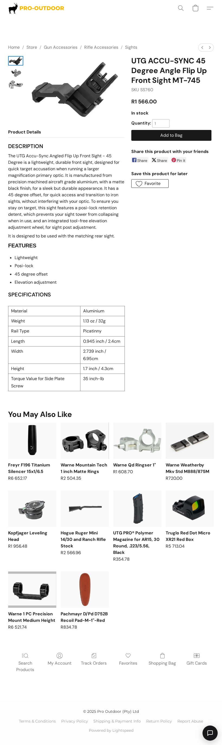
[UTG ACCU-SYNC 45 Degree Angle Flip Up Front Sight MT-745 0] (15, 61)
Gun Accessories (60, 47)
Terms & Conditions (37, 721)
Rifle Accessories (101, 47)
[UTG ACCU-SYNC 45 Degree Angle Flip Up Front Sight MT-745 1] (15, 72)
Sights (131, 47)
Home (14, 47)
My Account (59, 663)
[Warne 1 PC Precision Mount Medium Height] (32, 589)
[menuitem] (202, 47)
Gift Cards (197, 663)
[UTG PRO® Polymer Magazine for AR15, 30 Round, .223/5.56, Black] (137, 509)
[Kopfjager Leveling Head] (32, 509)
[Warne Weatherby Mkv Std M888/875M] (190, 441)
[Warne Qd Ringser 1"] (137, 441)
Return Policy (159, 721)
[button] (36, 8)
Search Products (25, 666)
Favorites (128, 663)
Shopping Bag (162, 663)
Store (32, 47)
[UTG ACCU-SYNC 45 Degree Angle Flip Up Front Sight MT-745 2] (15, 84)
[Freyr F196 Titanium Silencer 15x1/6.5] (32, 441)
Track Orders (94, 663)
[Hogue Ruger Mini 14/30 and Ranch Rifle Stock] (85, 509)
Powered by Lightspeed (111, 730)
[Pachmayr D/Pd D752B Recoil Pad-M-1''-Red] (85, 589)
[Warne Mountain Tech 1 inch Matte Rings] (85, 441)
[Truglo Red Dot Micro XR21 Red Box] (190, 509)
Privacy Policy (74, 721)
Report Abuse (190, 721)
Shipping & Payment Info (117, 721)
